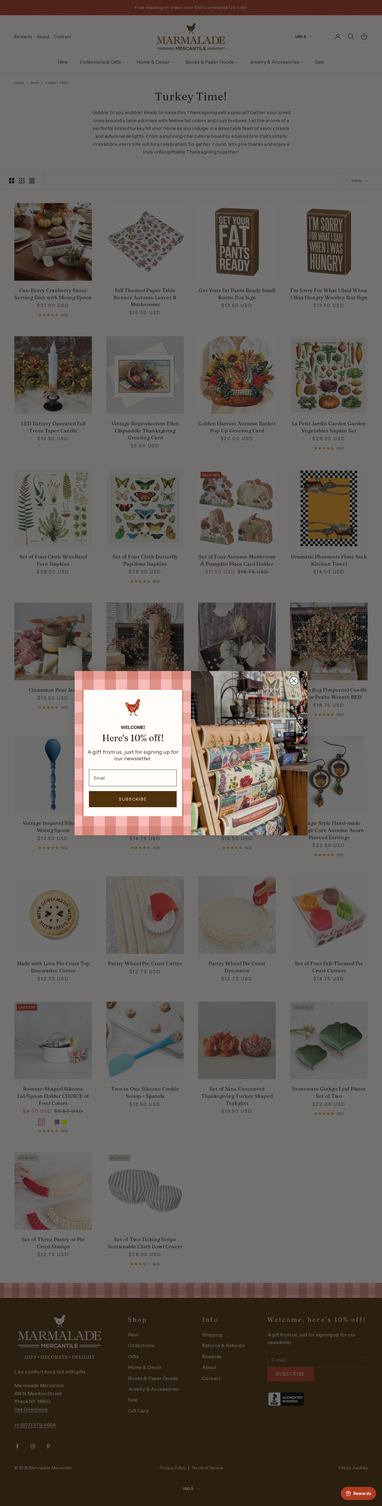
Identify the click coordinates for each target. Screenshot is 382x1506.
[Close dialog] (293, 680)
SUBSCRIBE (133, 799)
